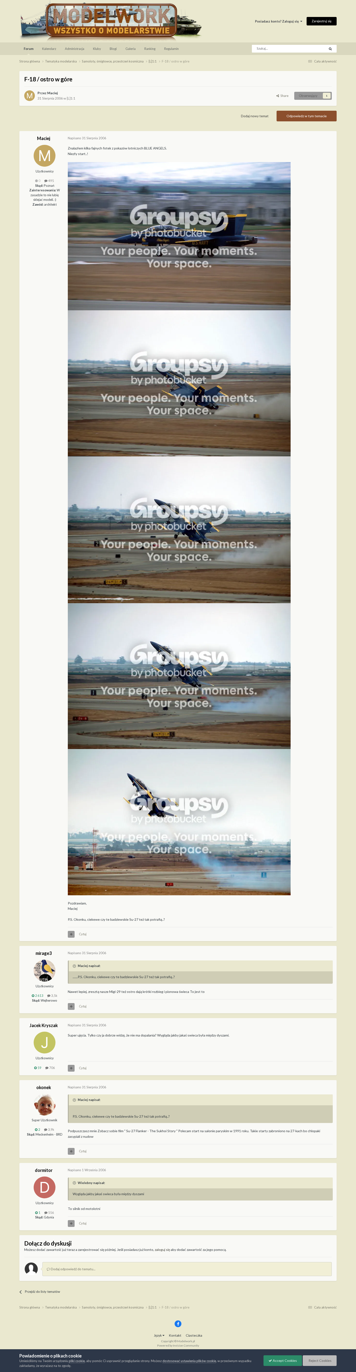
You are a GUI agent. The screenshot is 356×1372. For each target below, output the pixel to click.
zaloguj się (162, 1249)
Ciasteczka (194, 1335)
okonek (43, 1087)
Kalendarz (49, 49)
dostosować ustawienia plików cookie (189, 1361)
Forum (28, 49)
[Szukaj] (330, 49)
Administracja (74, 49)
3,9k (50, 1129)
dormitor (44, 1170)
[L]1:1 (71, 98)
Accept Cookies (284, 1360)
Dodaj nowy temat (255, 116)
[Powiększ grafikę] (179, 236)
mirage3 (44, 953)
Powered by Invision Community (178, 1345)
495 (50, 181)
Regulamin (171, 49)
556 (50, 1213)
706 (51, 1068)
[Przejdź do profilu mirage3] (44, 971)
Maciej (52, 93)
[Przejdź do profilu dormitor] (44, 1187)
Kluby (97, 49)
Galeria (130, 49)
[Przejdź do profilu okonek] (44, 1104)
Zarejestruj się (322, 21)
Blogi (113, 49)
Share (283, 96)
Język (158, 1335)
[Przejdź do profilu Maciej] (29, 95)
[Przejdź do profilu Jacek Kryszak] (44, 1042)
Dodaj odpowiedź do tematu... (72, 1269)
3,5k (53, 996)
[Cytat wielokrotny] (71, 934)
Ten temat (311, 48)
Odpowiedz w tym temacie (306, 116)
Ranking (149, 49)
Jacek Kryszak (44, 1025)
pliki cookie (77, 1361)
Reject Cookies (320, 1360)
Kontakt (175, 1335)
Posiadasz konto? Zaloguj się (277, 21)
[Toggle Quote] (75, 966)
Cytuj (82, 934)
